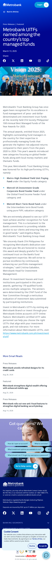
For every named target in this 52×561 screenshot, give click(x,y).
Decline (32, 546)
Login (39, 5)
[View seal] (17, 551)
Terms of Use (37, 539)
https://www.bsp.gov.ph (17, 502)
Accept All (43, 546)
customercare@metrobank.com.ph (29, 495)
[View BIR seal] (30, 551)
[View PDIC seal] (22, 551)
